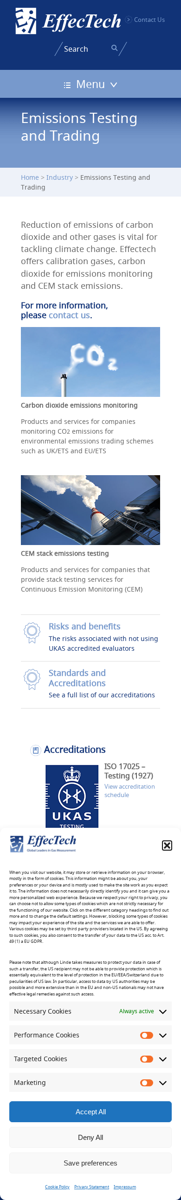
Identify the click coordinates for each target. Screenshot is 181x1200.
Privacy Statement (91, 1187)
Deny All (90, 1137)
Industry (59, 177)
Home (30, 177)
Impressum (125, 1187)
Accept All (91, 1112)
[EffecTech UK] (68, 21)
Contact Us (149, 19)
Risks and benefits (85, 626)
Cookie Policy (57, 1187)
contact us (69, 315)
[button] (167, 845)
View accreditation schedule (129, 790)
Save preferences (90, 1163)
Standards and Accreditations (77, 678)
